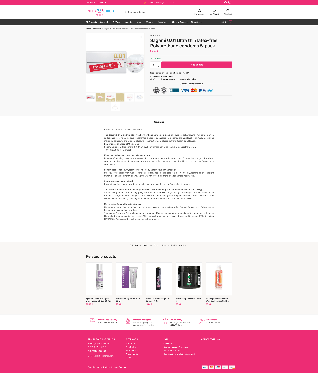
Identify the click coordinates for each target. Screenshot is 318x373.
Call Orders (168, 343)
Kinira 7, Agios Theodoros (99, 343)
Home (88, 29)
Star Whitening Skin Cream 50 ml (128, 299)
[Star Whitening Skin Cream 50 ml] (129, 277)
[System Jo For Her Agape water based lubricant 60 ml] (99, 277)
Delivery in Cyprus (171, 350)
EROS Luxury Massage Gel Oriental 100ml (158, 299)
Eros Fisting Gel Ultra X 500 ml (188, 299)
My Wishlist (214, 14)
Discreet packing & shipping (175, 347)
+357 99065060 (99, 3)
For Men (174, 245)
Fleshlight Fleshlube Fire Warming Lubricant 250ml (217, 299)
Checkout (228, 14)
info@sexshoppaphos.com (102, 356)
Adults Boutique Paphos (115, 367)
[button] (226, 22)
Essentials (97, 29)
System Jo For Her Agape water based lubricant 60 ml (98, 299)
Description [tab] (159, 122)
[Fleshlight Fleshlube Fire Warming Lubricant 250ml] (219, 277)
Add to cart (197, 64)
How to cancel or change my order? (179, 354)
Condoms (157, 245)
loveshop (182, 245)
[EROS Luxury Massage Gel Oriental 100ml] (159, 279)
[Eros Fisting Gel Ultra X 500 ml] (189, 277)
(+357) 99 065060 (98, 351)
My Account (199, 14)
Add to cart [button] (99, 309)
